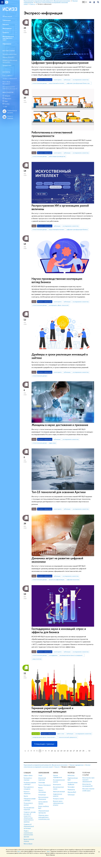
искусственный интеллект (56, 83)
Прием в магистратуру (42, 791)
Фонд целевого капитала (28, 804)
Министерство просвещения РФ (87, 785)
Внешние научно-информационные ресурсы (58, 803)
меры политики (36, 659)
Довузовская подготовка (42, 779)
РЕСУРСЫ (71, 773)
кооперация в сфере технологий (58, 305)
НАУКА (55, 773)
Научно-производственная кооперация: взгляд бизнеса (57, 280)
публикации (67, 80)
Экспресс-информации (9, 54)
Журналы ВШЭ (72, 792)
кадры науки (52, 443)
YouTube (7, 104)
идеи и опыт (60, 734)
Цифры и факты (28, 775)
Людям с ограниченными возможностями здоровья (28, 833)
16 (71, 751)
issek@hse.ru (9, 75)
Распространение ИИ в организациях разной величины (60, 207)
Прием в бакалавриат (44, 785)
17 (74, 751)
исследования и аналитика (81, 80)
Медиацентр (71, 789)
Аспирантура (42, 794)
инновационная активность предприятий (72, 655)
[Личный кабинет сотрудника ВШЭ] (94, 2)
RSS (6, 106)
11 (55, 751)
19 (80, 751)
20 (83, 751)
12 (58, 751)
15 (67, 751)
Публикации (7, 20)
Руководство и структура (28, 779)
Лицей (40, 775)
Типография (71, 787)
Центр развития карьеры (43, 803)
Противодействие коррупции (29, 808)
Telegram (7, 96)
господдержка (53, 655)
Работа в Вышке (28, 844)
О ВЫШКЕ (27, 773)
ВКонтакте (8, 98)
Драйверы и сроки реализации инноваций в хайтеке (60, 356)
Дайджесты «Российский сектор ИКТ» (10, 61)
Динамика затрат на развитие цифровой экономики (57, 560)
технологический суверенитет (68, 737)
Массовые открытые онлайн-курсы (88, 789)
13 (61, 751)
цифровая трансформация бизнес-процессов (79, 83)
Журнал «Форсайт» (8, 57)
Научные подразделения (77, 765)
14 (64, 751)
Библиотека (71, 775)
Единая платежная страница (29, 840)
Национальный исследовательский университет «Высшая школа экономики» (46, 765)
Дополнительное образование (43, 798)
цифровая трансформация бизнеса (77, 229)
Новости (57, 767)
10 (52, 751)
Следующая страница (44, 744)
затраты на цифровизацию (56, 579)
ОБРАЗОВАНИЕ (43, 773)
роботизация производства (57, 156)
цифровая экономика (73, 579)
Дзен (6, 101)
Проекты (6, 32)
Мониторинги (57, 784)
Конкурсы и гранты (58, 798)
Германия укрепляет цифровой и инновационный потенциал (52, 709)
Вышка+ (40, 787)
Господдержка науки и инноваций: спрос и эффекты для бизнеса (59, 630)
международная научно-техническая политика (44, 737)
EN (86, 2)
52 (89, 751)
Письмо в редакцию (10, 117)
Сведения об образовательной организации (29, 826)
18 (77, 751)
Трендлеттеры (7, 65)
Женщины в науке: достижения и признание (60, 425)
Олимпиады (41, 782)
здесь (18, 851)
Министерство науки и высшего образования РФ (88, 779)
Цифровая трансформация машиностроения (60, 63)
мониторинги (58, 80)
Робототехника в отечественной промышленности (52, 134)
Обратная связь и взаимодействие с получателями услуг (44, 817)
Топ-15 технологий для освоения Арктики (59, 492)
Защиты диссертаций (59, 791)
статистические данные (39, 83)
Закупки (26, 796)
